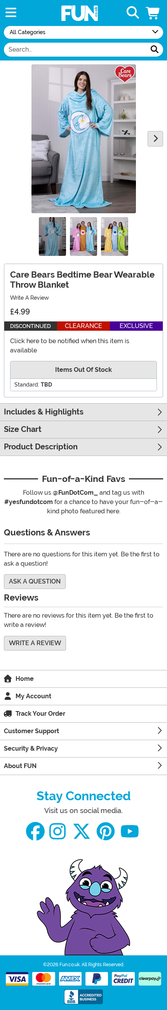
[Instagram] (57, 831)
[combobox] (75, 50)
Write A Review (29, 298)
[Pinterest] (105, 831)
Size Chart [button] (23, 429)
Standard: (26, 385)
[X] (81, 831)
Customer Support (31, 731)
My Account (33, 696)
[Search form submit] (154, 50)
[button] (153, 13)
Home (25, 678)
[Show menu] (11, 13)
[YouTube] (129, 831)
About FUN (20, 766)
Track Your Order (40, 713)
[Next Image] (155, 139)
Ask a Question (35, 581)
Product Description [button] (41, 446)
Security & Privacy (31, 748)
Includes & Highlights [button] (44, 411)
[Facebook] (35, 831)
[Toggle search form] (133, 13)
